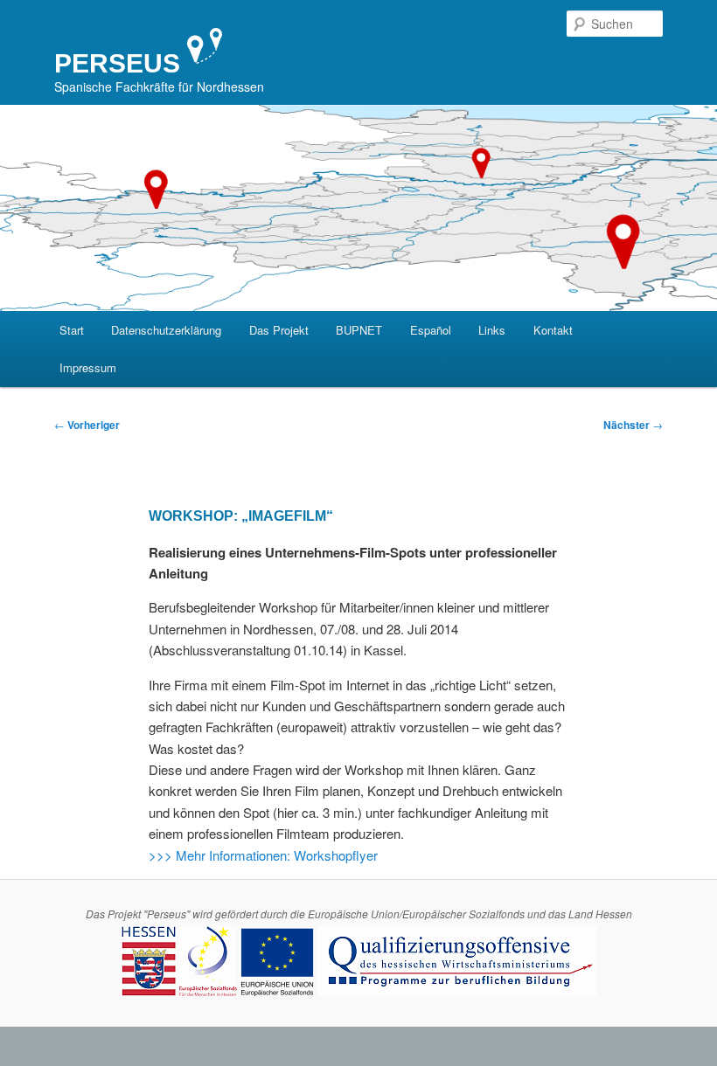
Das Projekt (279, 330)
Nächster (633, 425)
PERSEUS (117, 63)
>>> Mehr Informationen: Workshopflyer (263, 855)
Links (491, 330)
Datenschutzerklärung (166, 330)
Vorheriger (87, 425)
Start (71, 330)
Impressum (87, 367)
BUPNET (359, 330)
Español (430, 330)
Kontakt (553, 330)
